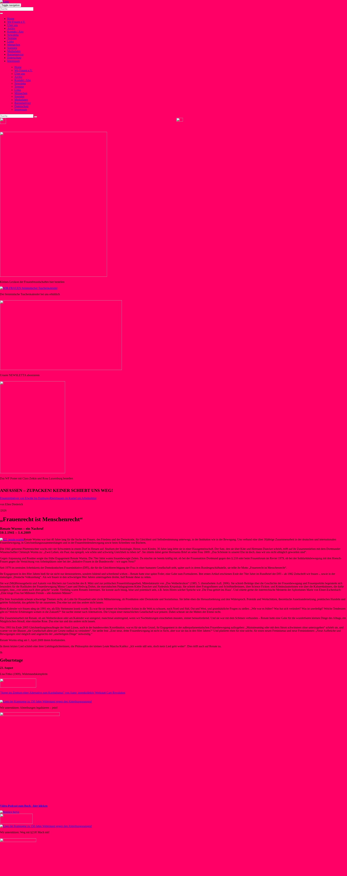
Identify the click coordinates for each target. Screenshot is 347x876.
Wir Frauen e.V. (16, 21)
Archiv (11, 28)
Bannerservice (15, 54)
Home (10, 18)
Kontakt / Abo (15, 31)
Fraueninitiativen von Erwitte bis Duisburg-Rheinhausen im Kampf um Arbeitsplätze (48, 498)
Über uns (12, 25)
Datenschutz (14, 57)
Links (10, 41)
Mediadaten (14, 51)
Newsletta (13, 34)
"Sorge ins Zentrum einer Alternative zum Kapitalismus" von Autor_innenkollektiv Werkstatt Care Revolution (62, 692)
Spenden (12, 47)
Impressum (13, 60)
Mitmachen (13, 44)
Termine (12, 38)
